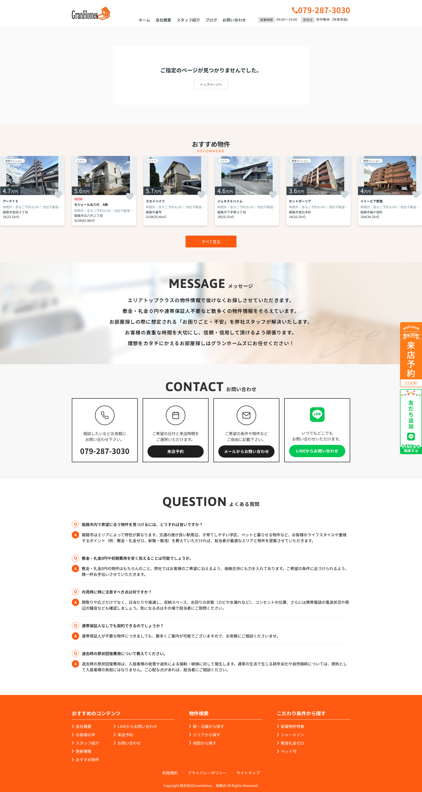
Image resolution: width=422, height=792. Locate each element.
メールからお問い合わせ (246, 451)
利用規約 (170, 773)
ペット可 (288, 751)
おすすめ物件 (87, 759)
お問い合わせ (234, 20)
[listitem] (104, 191)
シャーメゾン (292, 734)
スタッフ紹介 (188, 20)
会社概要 (163, 20)
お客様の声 (85, 734)
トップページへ (211, 84)
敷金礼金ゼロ (292, 743)
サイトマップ (248, 773)
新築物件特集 (292, 726)
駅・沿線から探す (208, 726)
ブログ (211, 20)
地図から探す (204, 743)
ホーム (144, 20)
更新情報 (83, 751)
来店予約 (175, 451)
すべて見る (211, 241)
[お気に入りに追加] (58, 194)
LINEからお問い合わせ (317, 451)
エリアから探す (206, 734)
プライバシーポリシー (207, 773)
